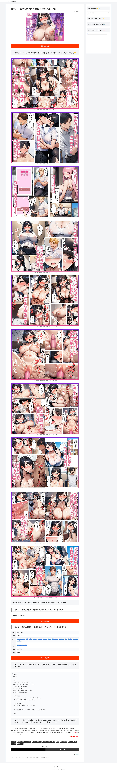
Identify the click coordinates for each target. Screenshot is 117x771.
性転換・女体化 (21, 639)
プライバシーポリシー (58, 766)
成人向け (75, 639)
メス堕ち (19, 641)
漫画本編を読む (45, 46)
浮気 (49, 639)
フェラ (34, 639)
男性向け (70, 639)
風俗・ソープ (55, 639)
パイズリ (45, 639)
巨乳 (27, 639)
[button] (62, 749)
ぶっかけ (40, 639)
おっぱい (61, 639)
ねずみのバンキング (22, 645)
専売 (66, 639)
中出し (30, 639)
